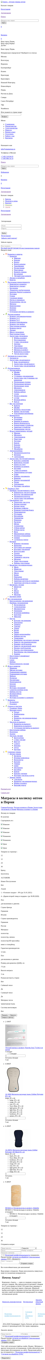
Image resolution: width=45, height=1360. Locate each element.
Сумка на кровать (20, 470)
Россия (3, 926)
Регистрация (5, 9)
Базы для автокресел (21, 362)
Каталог (10, 807)
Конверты (11, 700)
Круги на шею (19, 551)
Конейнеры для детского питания (26, 640)
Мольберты (18, 449)
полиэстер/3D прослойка (10, 941)
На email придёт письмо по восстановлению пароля (20, 248)
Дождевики (18, 346)
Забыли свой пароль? (9, 238)
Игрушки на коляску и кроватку (22, 697)
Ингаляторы (18, 516)
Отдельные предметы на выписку (26, 728)
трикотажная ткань (8, 1004)
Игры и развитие (14, 666)
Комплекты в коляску (22, 352)
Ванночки (18, 545)
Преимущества (10, 126)
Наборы (13, 662)
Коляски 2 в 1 (15, 318)
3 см (2, 974)
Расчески (17, 522)
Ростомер (17, 468)
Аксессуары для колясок (19, 336)
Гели (15, 589)
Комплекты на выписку (23, 726)
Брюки (16, 716)
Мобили (13, 676)
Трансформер (19, 266)
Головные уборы (16, 708)
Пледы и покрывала (17, 300)
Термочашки (18, 638)
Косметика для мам (17, 585)
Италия (3, 915)
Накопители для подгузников (25, 492)
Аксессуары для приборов (24, 498)
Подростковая (19, 268)
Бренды (8, 199)
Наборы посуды (20, 636)
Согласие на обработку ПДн (29, 1315)
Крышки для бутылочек (23, 644)
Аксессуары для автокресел (20, 360)
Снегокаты (18, 779)
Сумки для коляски (21, 342)
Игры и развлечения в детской (21, 431)
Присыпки (18, 577)
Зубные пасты (19, 530)
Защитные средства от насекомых (26, 581)
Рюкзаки (17, 745)
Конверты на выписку (22, 724)
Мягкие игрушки (16, 670)
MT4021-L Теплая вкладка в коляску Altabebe (22, 1208)
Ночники (17, 455)
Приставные (18, 270)
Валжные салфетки (21, 508)
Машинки (13, 668)
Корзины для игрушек (22, 409)
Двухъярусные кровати (22, 276)
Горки (16, 766)
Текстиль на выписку (18, 722)
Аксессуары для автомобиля (24, 366)
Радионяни (18, 419)
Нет (2, 885)
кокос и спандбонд (8, 944)
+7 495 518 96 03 (7, 156)
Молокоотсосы (19, 609)
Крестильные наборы (18, 730)
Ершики (17, 654)
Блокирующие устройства (23, 425)
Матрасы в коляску (21, 350)
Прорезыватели (20, 512)
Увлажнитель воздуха (22, 453)
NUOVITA (5, 874)
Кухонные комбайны (21, 613)
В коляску (13, 704)
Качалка (17, 260)
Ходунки (17, 441)
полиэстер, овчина (8, 937)
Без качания (18, 274)
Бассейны (17, 770)
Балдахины (14, 288)
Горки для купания (21, 561)
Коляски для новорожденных (20, 316)
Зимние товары (15, 777)
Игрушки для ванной (22, 549)
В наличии (5, 817)
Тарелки (17, 626)
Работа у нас (10, 136)
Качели (16, 443)
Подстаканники (20, 340)
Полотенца (18, 555)
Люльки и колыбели (17, 278)
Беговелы (17, 756)
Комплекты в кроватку (18, 284)
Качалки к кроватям (21, 461)
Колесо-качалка (19, 264)
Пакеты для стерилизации (23, 650)
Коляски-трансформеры (18, 322)
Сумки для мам (19, 740)
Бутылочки (14, 658)
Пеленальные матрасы (22, 384)
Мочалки (17, 559)
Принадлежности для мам (19, 664)
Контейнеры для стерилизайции (26, 652)
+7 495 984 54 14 (7, 158)
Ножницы (18, 520)
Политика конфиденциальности (12, 1315)
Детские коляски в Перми (23, 807)
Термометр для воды (21, 557)
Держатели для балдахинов (20, 290)
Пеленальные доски (21, 386)
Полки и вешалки (20, 396)
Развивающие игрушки (18, 674)
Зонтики (17, 344)
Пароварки (18, 611)
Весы (16, 532)
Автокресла (14, 358)
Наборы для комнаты (22, 476)
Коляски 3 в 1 (15, 320)
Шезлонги (18, 388)
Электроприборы (16, 451)
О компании (9, 124)
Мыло (16, 567)
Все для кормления (15, 599)
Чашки (16, 632)
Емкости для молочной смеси (25, 646)
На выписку (14, 702)
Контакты (9, 138)
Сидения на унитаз (21, 540)
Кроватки (13, 256)
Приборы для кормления (19, 603)
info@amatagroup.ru (8, 149)
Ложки (16, 628)
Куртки (16, 720)
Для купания (18, 571)
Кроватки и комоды (15, 254)
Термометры (18, 518)
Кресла (16, 402)
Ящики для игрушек (21, 411)
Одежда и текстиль (15, 706)
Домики (17, 764)
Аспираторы (18, 526)
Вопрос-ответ (10, 132)
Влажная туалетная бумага (24, 510)
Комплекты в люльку (17, 286)
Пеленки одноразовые (22, 536)
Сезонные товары (14, 752)
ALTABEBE (5, 878)
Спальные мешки (16, 298)
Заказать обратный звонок (39, 1302)
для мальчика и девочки (10, 959)
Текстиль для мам (16, 736)
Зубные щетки (19, 528)
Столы (16, 394)
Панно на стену (20, 464)
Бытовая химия (15, 596)
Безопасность (15, 415)
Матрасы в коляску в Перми (27, 809)
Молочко (17, 594)
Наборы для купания (21, 563)
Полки (16, 482)
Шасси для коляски (17, 332)
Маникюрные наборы (22, 534)
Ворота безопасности (22, 423)
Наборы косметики (21, 579)
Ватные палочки (20, 504)
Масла (16, 573)
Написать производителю (12, 1302)
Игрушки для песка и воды (24, 775)
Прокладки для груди (22, 502)
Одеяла (12, 296)
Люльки (13, 330)
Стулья (16, 398)
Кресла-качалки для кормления (21, 601)
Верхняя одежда (16, 710)
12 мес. (3, 952)
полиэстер (5, 933)
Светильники (19, 457)
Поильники (18, 622)
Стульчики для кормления (23, 376)
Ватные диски (19, 506)
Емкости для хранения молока (25, 642)
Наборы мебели (20, 392)
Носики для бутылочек (22, 648)
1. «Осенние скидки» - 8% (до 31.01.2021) (16, 892)
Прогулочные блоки (17, 334)
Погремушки (14, 680)
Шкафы (17, 372)
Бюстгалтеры (19, 738)
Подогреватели (19, 605)
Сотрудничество (11, 128)
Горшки (17, 538)
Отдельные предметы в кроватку (22, 312)
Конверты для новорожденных (25, 718)
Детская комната (14, 368)
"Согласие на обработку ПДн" (12, 1354)
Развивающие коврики (18, 672)
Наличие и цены (11, 201)
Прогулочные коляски (18, 326)
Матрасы (13, 304)
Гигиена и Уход (13, 488)
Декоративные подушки (23, 472)
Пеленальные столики (22, 382)
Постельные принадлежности (19, 282)
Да (2, 989)
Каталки (17, 447)
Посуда (12, 619)
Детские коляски (14, 314)
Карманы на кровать (21, 466)
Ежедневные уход (16, 500)
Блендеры (17, 615)
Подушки (13, 294)
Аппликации (19, 484)
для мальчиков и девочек (10, 904)
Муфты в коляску (20, 338)
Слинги (17, 744)
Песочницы (18, 768)
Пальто (16, 712)
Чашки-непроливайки (22, 634)
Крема (16, 575)
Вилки (16, 630)
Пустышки (18, 514)
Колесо (16, 262)
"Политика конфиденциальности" (27, 1352)
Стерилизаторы (20, 607)
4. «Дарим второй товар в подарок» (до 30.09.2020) (20, 896)
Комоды (13, 280)
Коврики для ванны (21, 543)
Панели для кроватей (22, 480)
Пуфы (16, 474)
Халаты (17, 553)
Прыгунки (18, 439)
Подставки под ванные (22, 547)
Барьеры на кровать (21, 421)
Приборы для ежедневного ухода (22, 490)
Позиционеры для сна (18, 302)
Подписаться (28, 1302)
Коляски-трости (15, 328)
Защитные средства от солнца (25, 583)
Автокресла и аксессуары (17, 356)
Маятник (17, 258)
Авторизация (6, 13)
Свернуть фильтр (7, 1017)
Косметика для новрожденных (21, 565)
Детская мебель (15, 370)
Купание (13, 541)
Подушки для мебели (22, 486)
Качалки (17, 445)
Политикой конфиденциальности (17, 1255)
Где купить (9, 134)
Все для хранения (16, 404)
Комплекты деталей (21, 462)
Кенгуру (17, 742)
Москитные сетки (20, 348)
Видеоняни (18, 417)
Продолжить (6, 1358)
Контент (8, 203)
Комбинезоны (19, 714)
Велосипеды (18, 760)
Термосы (17, 624)
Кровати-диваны (20, 272)
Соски (12, 660)
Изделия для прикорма (22, 620)
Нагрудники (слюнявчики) (19, 656)
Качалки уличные (20, 773)
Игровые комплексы (21, 758)
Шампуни (17, 569)
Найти (4, 23)
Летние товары (15, 754)
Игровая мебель (20, 400)
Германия (4, 911)
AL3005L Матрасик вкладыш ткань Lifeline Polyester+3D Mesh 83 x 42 (21, 1151)
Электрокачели (19, 390)
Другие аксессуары (21, 354)
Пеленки (13, 308)
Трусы (16, 747)
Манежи (17, 374)
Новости (8, 130)
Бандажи (17, 749)
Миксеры (17, 617)
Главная (4, 807)
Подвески (13, 678)
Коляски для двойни (17, 324)
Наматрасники (15, 306)
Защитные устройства (22, 427)
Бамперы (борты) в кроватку (20, 292)
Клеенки (13, 310)
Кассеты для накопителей (23, 494)
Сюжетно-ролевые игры (19, 690)
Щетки (16, 524)
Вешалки (17, 478)
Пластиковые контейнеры (23, 413)
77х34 (3, 967)
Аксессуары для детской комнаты (22, 459)
